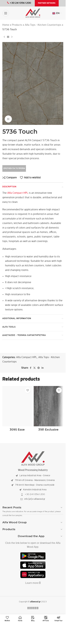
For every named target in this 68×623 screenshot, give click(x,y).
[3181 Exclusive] (48, 406)
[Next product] (12, 37)
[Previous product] (4, 37)
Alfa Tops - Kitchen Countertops (43, 25)
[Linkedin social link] (42, 368)
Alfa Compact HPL (17, 193)
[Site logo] (32, 13)
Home (5, 25)
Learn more (32, 583)
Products (17, 25)
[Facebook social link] (30, 368)
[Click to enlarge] (8, 118)
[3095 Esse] (17, 406)
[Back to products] (8, 37)
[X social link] (34, 368)
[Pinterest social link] (39, 368)
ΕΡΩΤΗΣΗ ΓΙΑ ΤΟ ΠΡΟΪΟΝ (14, 168)
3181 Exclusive (48, 429)
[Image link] (33, 458)
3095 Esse (17, 429)
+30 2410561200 (35, 494)
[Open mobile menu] (6, 13)
